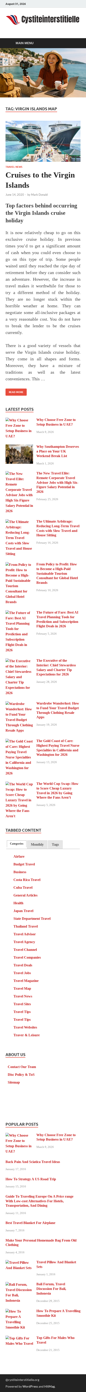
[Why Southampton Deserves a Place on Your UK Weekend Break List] (19, 447)
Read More (14, 391)
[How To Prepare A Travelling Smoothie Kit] (19, 1311)
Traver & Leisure (26, 1035)
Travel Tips (22, 1012)
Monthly (37, 844)
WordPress (30, 1386)
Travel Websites (25, 1027)
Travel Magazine (26, 981)
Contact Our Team (22, 1067)
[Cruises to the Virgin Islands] (43, 141)
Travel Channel (25, 950)
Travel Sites (22, 1004)
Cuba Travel (22, 887)
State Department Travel (31, 918)
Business (19, 872)
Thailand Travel (25, 926)
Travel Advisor (24, 934)
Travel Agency (24, 942)
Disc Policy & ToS (21, 1074)
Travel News (14, 166)
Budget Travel (24, 864)
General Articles (25, 895)
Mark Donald (39, 194)
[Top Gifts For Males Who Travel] (19, 1338)
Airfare (18, 856)
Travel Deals (22, 965)
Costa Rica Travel (26, 880)
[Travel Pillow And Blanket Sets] (19, 1263)
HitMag (49, 1386)
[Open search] (75, 43)
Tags (55, 844)
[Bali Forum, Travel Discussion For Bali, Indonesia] (19, 1285)
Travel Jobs (22, 973)
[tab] (16, 843)
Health (18, 903)
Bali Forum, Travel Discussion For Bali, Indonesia (51, 1288)
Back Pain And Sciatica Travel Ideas (33, 1162)
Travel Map (22, 988)
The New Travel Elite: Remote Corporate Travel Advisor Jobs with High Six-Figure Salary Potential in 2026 (57, 482)
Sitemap (14, 1082)
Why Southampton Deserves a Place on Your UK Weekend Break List (57, 451)
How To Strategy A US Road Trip (31, 1179)
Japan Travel (23, 911)
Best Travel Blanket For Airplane (30, 1223)
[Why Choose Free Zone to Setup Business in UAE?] (19, 420)
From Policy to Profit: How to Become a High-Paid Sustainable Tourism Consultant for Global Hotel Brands (57, 573)
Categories (16, 843)
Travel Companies (27, 957)
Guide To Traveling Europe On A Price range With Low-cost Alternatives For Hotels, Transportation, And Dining (39, 1201)
